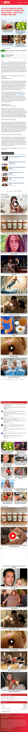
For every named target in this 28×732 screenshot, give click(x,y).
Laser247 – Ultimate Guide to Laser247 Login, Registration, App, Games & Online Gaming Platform (13, 426)
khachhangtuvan (5, 52)
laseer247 (5, 431)
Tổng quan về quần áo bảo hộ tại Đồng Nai (16, 173)
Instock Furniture (4, 697)
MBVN (3, 714)
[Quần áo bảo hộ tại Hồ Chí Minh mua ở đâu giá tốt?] (5, 163)
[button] (1, 2)
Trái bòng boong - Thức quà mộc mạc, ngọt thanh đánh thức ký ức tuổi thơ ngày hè (14, 418)
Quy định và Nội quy (9, 716)
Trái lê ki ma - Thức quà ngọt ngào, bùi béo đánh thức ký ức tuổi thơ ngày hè (14, 412)
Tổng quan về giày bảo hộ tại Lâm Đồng (16, 183)
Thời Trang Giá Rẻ (20, 94)
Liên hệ (2, 716)
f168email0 (24, 708)
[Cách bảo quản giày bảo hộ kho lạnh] (5, 158)
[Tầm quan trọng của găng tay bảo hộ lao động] (5, 169)
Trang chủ (3, 717)
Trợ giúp (21, 716)
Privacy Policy (16, 716)
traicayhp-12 (5, 416)
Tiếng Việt (8, 714)
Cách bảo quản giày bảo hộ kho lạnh (17, 156)
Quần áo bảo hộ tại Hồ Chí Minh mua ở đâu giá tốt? (17, 162)
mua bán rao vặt (23, 719)
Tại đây (15, 726)
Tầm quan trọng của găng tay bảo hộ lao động (17, 168)
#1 (26, 59)
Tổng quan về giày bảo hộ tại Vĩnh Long (16, 178)
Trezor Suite (5, 437)
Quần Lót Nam (4, 62)
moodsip (4, 409)
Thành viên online (6, 695)
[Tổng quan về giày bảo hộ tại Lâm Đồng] (5, 184)
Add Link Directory (6, 402)
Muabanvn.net (9, 729)
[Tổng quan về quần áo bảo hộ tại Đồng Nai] (5, 174)
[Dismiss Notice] (26, 7)
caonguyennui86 (11, 697)
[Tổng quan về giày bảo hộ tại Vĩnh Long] (5, 179)
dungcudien (11, 164)
